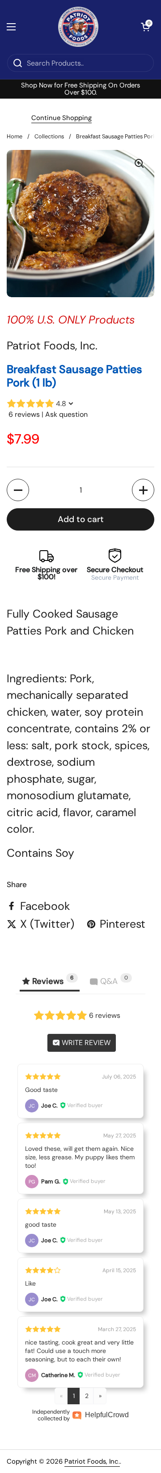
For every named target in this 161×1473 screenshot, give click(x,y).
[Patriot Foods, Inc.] (78, 27)
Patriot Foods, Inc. (92, 1461)
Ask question (66, 414)
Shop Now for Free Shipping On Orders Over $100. (80, 89)
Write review (85, 1042)
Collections (49, 136)
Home (14, 136)
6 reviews (24, 414)
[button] (145, 27)
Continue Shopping (61, 117)
